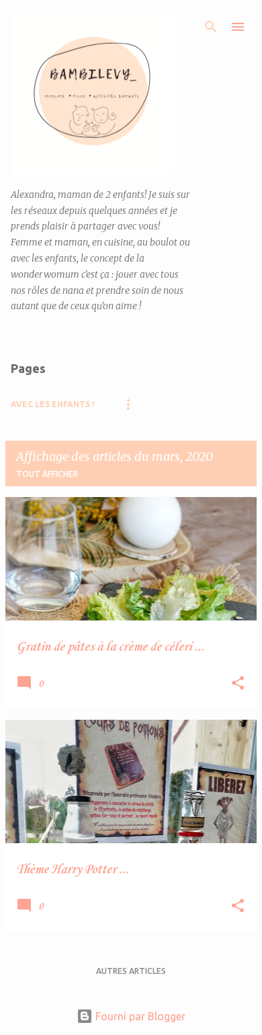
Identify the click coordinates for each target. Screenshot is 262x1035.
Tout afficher (47, 474)
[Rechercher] (211, 27)
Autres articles (131, 971)
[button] (238, 684)
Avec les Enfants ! (53, 404)
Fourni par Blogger (139, 1016)
